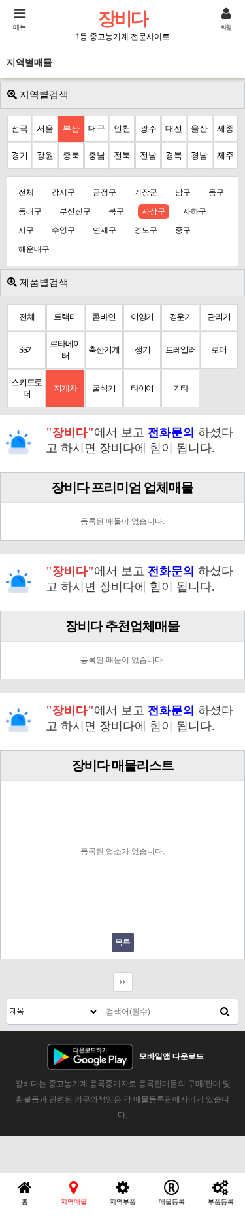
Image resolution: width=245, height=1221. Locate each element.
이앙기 (142, 317)
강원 (45, 155)
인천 (122, 128)
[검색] (225, 1011)
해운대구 (34, 249)
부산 (71, 128)
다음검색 (123, 982)
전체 (26, 192)
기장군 (145, 192)
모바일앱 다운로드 (171, 1055)
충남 (96, 155)
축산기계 (103, 349)
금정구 (104, 192)
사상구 (153, 211)
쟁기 (142, 349)
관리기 (218, 317)
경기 (19, 155)
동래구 (30, 211)
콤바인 (103, 317)
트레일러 (180, 349)
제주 (225, 155)
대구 (96, 128)
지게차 (65, 388)
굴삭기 (103, 388)
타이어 (142, 388)
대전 (173, 128)
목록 (123, 942)
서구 (26, 230)
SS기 (26, 349)
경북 (173, 155)
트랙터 (65, 317)
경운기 (180, 317)
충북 (71, 155)
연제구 (104, 230)
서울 (45, 128)
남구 (183, 192)
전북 (122, 155)
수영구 (63, 230)
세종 (225, 128)
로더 (219, 349)
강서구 (63, 192)
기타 (181, 388)
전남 (148, 155)
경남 (199, 155)
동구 (216, 192)
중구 (183, 230)
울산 (199, 128)
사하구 (194, 211)
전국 (19, 128)
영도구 (145, 230)
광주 (148, 128)
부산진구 (75, 211)
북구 (116, 211)
